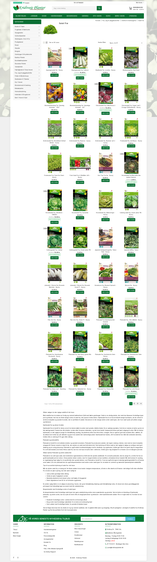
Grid (44, 42)
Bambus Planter (20, 57)
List (47, 42)
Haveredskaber (56, 16)
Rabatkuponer (79, 541)
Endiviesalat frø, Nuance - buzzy (80, 141)
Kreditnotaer (78, 535)
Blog (45, 545)
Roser (44, 16)
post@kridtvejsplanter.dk (115, 547)
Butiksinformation (113, 524)
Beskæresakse (72, 16)
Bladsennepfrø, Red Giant (131, 70)
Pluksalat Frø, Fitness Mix (105, 389)
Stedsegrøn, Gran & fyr (22, 39)
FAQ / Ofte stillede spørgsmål (53, 548)
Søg (99, 8)
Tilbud (15, 529)
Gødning (85, 16)
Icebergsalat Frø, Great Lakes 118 (80, 250)
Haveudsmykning (20, 91)
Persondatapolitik (49, 536)
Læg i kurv (54, 75)
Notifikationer (79, 544)
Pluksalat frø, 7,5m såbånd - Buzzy (131, 320)
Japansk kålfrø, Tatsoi (131, 250)
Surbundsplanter (20, 36)
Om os (46, 532)
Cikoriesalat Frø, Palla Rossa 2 (105, 105)
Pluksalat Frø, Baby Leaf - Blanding (54, 389)
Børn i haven (120, 16)
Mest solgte (17, 536)
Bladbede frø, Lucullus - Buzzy (105, 70)
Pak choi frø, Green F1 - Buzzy (80, 320)
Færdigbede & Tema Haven (24, 70)
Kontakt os (47, 542)
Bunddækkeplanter (21, 60)
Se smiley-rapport (50, 552)
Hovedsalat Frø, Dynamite (80, 212)
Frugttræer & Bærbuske (22, 29)
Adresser (77, 538)
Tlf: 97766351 (78, 2)
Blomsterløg (21, 16)
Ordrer (77, 532)
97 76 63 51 (111, 544)
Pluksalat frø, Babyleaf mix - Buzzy (80, 389)
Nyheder (16, 532)
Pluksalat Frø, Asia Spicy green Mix (80, 354)
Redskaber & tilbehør (22, 79)
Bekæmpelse (19, 88)
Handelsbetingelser (50, 529)
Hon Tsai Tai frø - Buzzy (105, 175)
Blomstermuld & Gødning (23, 85)
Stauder (17, 48)
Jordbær (34, 16)
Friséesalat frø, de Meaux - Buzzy (131, 141)
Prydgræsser (19, 42)
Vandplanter (19, 66)
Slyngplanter (19, 32)
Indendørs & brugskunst (22, 94)
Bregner (17, 51)
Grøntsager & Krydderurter (23, 54)
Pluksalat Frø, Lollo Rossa (131, 389)
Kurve (108, 16)
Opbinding (133, 16)
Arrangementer (48, 539)
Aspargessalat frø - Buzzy (54, 70)
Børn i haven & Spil (21, 97)
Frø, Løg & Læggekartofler (23, 73)
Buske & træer (20, 26)
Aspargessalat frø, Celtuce (80, 70)
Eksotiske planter (20, 63)
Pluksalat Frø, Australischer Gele (131, 354)
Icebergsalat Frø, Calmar (54, 250)
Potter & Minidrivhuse (22, 76)
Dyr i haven (97, 16)
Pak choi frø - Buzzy (54, 320)
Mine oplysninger (80, 528)
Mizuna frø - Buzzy (131, 285)
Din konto (79, 524)
